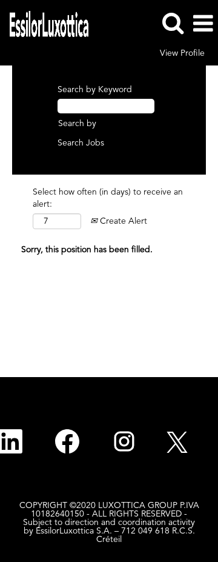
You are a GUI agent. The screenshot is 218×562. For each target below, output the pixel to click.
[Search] (172, 23)
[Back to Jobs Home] (44, 23)
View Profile (182, 53)
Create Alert (122, 221)
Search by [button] (77, 123)
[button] (203, 23)
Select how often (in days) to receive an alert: (108, 198)
